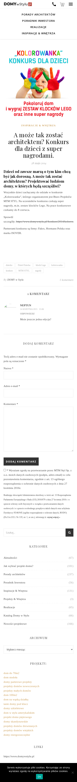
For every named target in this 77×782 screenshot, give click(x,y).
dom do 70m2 (11, 673)
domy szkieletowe (14, 708)
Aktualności (10, 557)
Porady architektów (38, 14)
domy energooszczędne (17, 734)
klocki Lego (41, 265)
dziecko (9, 265)
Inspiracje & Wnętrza (38, 33)
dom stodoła (10, 677)
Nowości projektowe (15, 623)
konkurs (9, 270)
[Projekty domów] (18, 4)
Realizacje (38, 27)
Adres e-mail (12, 386)
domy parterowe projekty (18, 681)
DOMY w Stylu (15, 279)
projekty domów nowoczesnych (21, 686)
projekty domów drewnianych (20, 726)
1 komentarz (66, 279)
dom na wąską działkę (16, 699)
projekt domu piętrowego (18, 717)
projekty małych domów (17, 690)
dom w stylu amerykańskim (19, 712)
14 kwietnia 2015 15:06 (32, 309)
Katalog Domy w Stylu (16, 615)
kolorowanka (56, 265)
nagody (38, 270)
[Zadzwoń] (54, 4)
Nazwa (8, 368)
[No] (72, 772)
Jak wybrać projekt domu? (18, 566)
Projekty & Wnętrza (15, 599)
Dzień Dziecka (24, 265)
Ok (39, 776)
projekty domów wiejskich (18, 730)
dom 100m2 (10, 695)
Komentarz (11, 404)
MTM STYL (24, 270)
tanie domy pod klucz (16, 704)
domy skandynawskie (16, 721)
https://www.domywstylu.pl (19, 756)
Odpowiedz (27, 313)
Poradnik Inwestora (38, 20)
